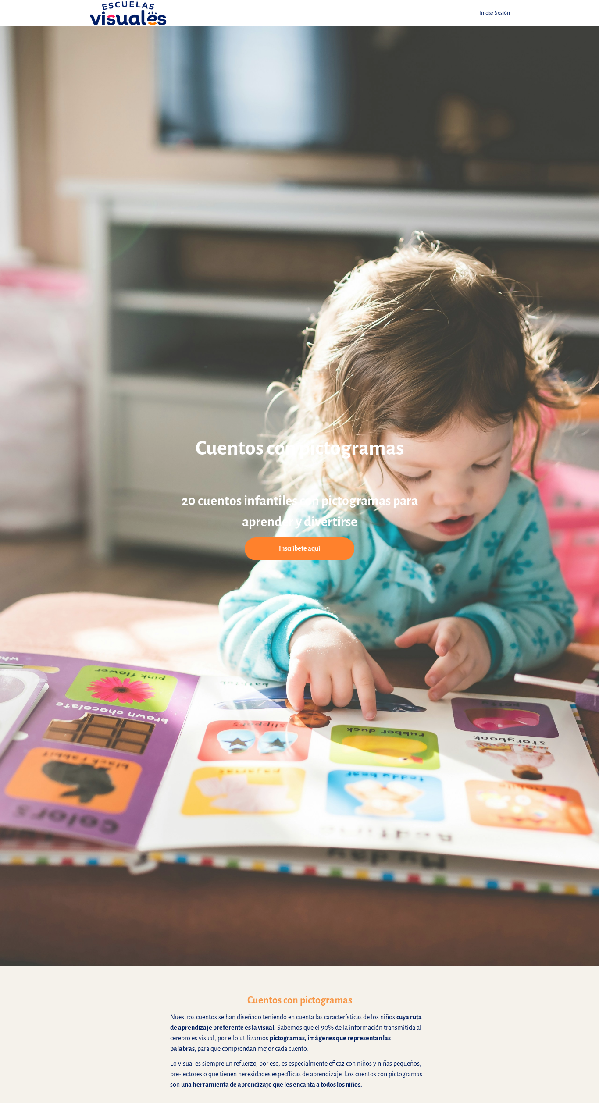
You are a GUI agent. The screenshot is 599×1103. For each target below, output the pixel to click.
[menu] (491, 13)
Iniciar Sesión (494, 13)
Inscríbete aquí (299, 548)
